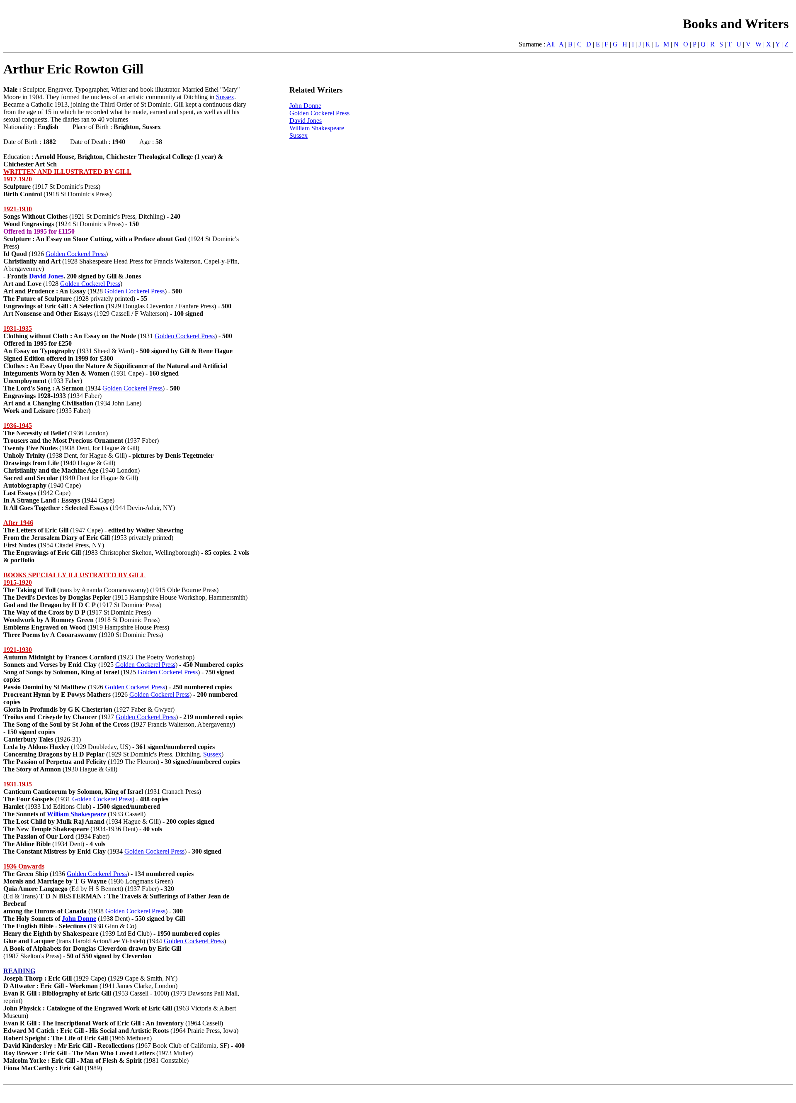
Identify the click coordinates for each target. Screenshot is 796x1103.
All (550, 44)
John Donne (79, 918)
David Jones (46, 276)
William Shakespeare (76, 813)
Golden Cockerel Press (76, 253)
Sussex (225, 96)
